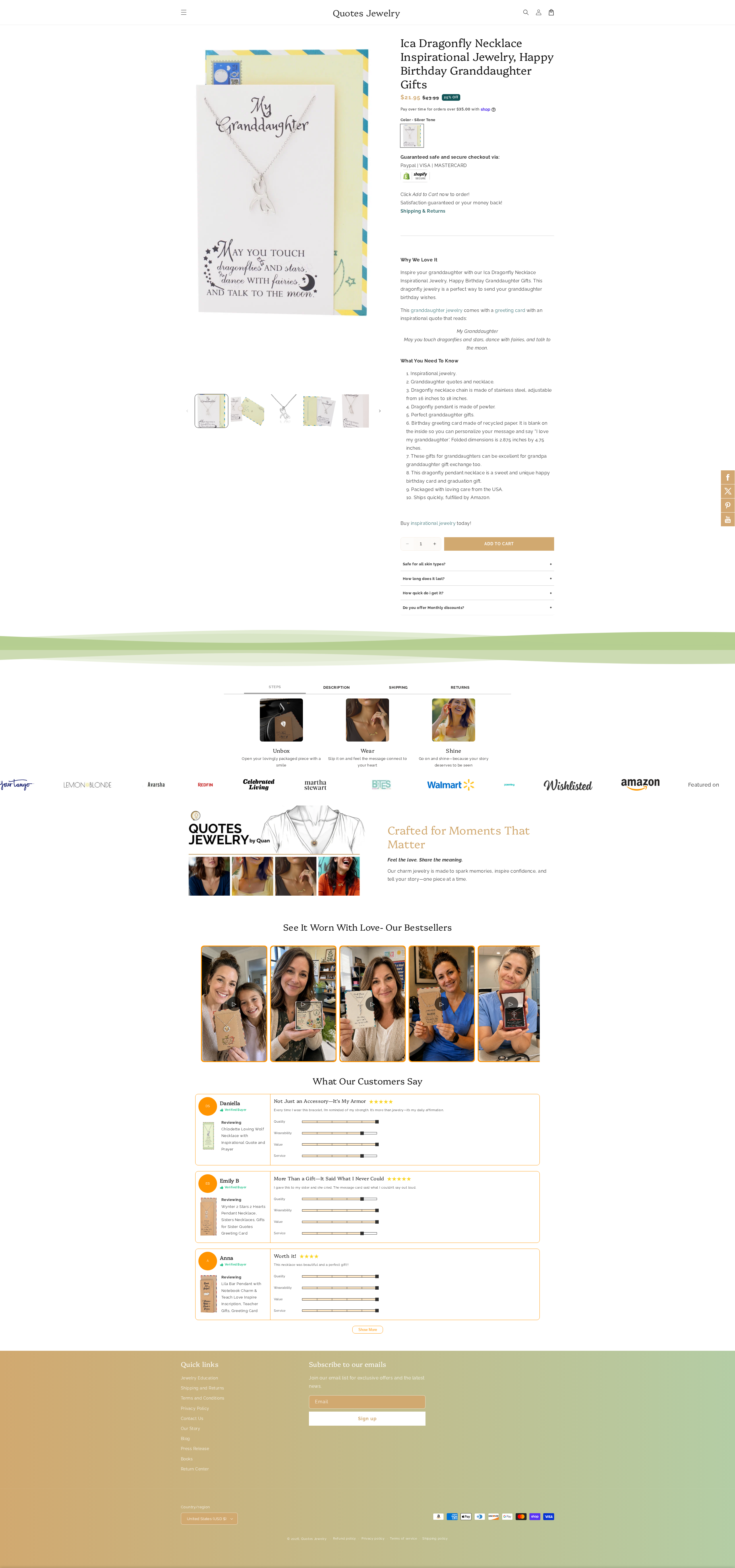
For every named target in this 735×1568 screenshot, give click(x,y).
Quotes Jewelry (314, 1539)
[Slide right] (380, 411)
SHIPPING (398, 687)
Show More (367, 1330)
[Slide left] (187, 411)
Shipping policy (435, 1538)
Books (187, 1459)
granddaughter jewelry (437, 310)
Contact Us (192, 1418)
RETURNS (460, 687)
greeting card (510, 310)
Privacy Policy (195, 1408)
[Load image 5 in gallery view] (355, 410)
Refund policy (344, 1538)
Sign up (367, 1418)
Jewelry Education (199, 1378)
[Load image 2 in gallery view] (247, 410)
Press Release (195, 1448)
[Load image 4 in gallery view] (319, 410)
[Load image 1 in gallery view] (211, 410)
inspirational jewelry (433, 523)
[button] (183, 12)
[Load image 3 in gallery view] (283, 410)
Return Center (195, 1469)
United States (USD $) (206, 1519)
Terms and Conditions (203, 1398)
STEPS (275, 687)
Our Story (190, 1428)
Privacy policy (373, 1538)
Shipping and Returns (202, 1388)
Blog (185, 1438)
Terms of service (403, 1538)
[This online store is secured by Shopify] (415, 178)
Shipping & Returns (423, 211)
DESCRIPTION (336, 687)
